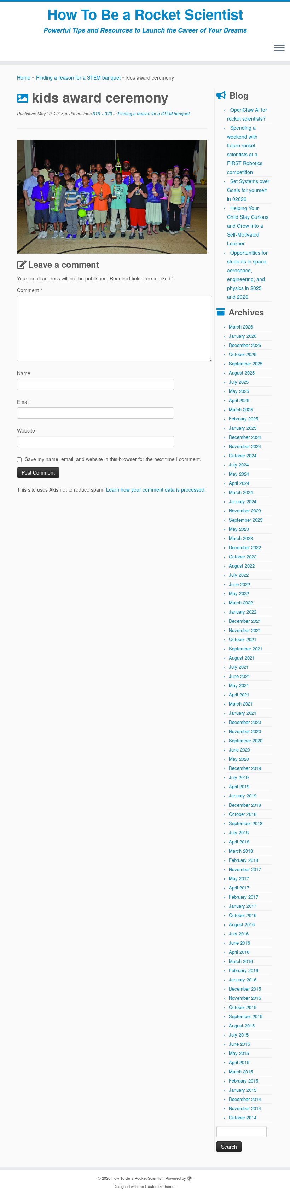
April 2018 (239, 841)
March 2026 (241, 326)
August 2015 (242, 1025)
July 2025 (239, 381)
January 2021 (242, 712)
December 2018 (245, 804)
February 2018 (243, 860)
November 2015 (245, 997)
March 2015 (241, 1071)
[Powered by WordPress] (189, 1176)
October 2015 (242, 1007)
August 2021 (242, 657)
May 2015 (239, 1053)
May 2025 (239, 391)
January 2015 (242, 1089)
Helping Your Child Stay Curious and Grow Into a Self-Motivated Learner (247, 225)
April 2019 (239, 786)
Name (23, 373)
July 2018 (239, 832)
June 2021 (239, 676)
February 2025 (243, 418)
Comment (29, 290)
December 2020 (245, 722)
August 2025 (242, 372)
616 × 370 (102, 113)
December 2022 (245, 547)
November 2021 (245, 630)
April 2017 (239, 887)
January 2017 (242, 906)
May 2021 (239, 685)
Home (23, 77)
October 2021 (242, 639)
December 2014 (245, 1099)
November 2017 (245, 869)
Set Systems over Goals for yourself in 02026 (248, 190)
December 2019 (245, 768)
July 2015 (239, 1034)
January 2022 (242, 611)
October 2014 (242, 1117)
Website (26, 430)
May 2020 (239, 758)
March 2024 (241, 492)
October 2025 (242, 354)
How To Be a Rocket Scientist (145, 14)
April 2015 (239, 1062)
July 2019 (239, 777)
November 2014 (245, 1108)
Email (23, 401)
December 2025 (245, 345)
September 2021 (245, 648)
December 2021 (245, 620)
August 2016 (242, 924)
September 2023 (245, 519)
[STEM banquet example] (112, 195)
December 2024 (245, 437)
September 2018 (245, 823)
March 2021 (241, 703)
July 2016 (239, 933)
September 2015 (245, 1016)
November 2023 (245, 510)
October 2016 (242, 915)
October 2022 (242, 556)
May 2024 (239, 473)
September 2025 (245, 363)
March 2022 (241, 602)
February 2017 (243, 896)
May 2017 (239, 878)
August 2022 (242, 565)
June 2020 (239, 749)
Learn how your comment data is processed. (156, 489)
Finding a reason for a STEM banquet (78, 77)
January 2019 (242, 795)
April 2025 (239, 400)
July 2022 (239, 575)
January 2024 (242, 501)
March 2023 (241, 538)
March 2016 (241, 961)
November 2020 (245, 731)
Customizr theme (159, 1186)
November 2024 (245, 446)
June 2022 (239, 584)
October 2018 (242, 814)
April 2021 (239, 694)
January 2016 (242, 979)
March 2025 (241, 409)
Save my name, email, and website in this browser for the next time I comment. (113, 459)
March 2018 (241, 850)
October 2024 (242, 455)
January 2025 (242, 427)
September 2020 (245, 740)
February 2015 (243, 1080)
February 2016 (243, 970)
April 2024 (239, 483)
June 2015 (239, 1043)
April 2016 (239, 952)
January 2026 (242, 335)
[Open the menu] (279, 48)
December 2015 (245, 988)
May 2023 (239, 529)
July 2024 (239, 464)
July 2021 (239, 666)
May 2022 (239, 593)
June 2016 (239, 942)
